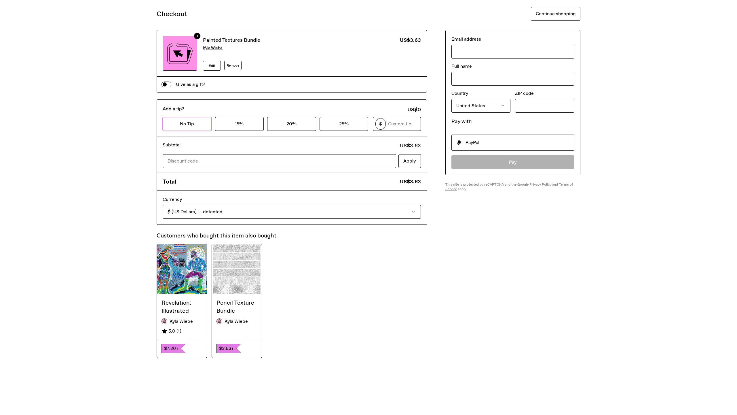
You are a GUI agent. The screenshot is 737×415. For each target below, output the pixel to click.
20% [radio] (291, 124)
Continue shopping (555, 13)
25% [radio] (344, 124)
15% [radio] (239, 124)
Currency (172, 199)
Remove (233, 65)
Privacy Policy (540, 184)
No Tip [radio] (187, 124)
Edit (212, 66)
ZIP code (524, 93)
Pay (513, 162)
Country (459, 93)
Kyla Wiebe (213, 48)
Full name (461, 66)
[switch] (166, 84)
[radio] (512, 143)
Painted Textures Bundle (231, 40)
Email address (466, 39)
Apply (409, 161)
